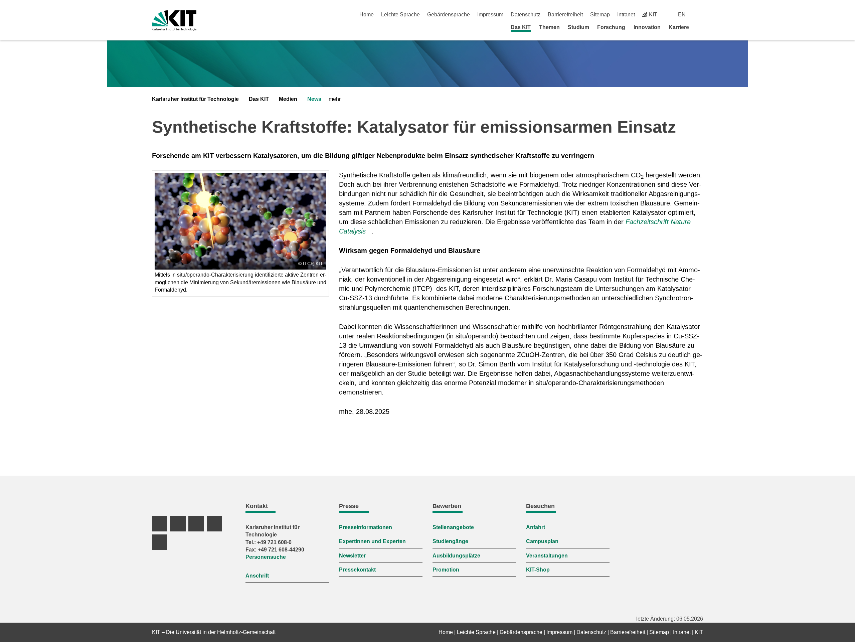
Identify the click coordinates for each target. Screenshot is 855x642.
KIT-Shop (538, 570)
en (682, 14)
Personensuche (265, 557)
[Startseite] (700, 27)
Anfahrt (535, 527)
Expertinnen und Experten (372, 541)
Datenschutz (525, 14)
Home (366, 14)
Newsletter (352, 555)
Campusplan (542, 541)
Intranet (626, 14)
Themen (549, 27)
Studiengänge (450, 541)
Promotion (446, 570)
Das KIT (521, 27)
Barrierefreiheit (565, 14)
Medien (288, 99)
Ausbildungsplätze (456, 555)
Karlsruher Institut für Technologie (195, 99)
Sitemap (600, 14)
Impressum (490, 14)
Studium (578, 27)
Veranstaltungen (547, 555)
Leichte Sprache (400, 14)
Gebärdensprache (448, 14)
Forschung (611, 27)
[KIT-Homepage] (174, 20)
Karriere (679, 27)
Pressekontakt (357, 570)
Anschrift (257, 576)
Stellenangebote (453, 527)
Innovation (647, 27)
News (314, 99)
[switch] (700, 14)
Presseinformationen (365, 527)
